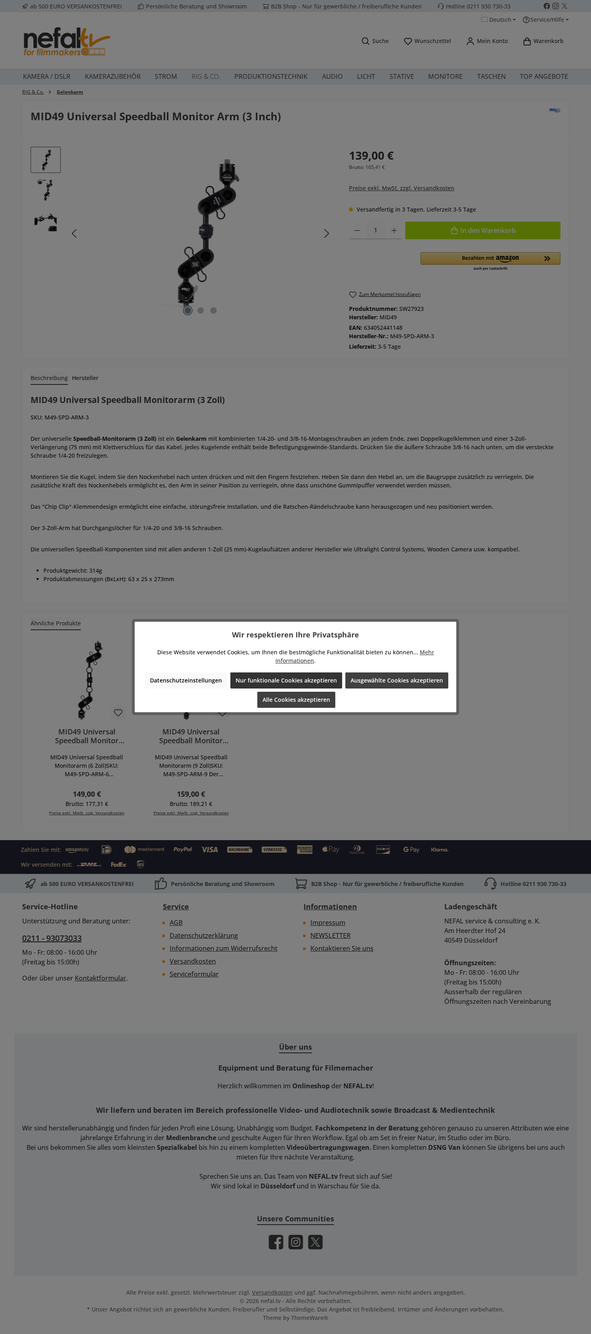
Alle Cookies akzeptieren (296, 699)
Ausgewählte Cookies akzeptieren (397, 680)
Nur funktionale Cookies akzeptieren (286, 680)
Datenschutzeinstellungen (186, 680)
